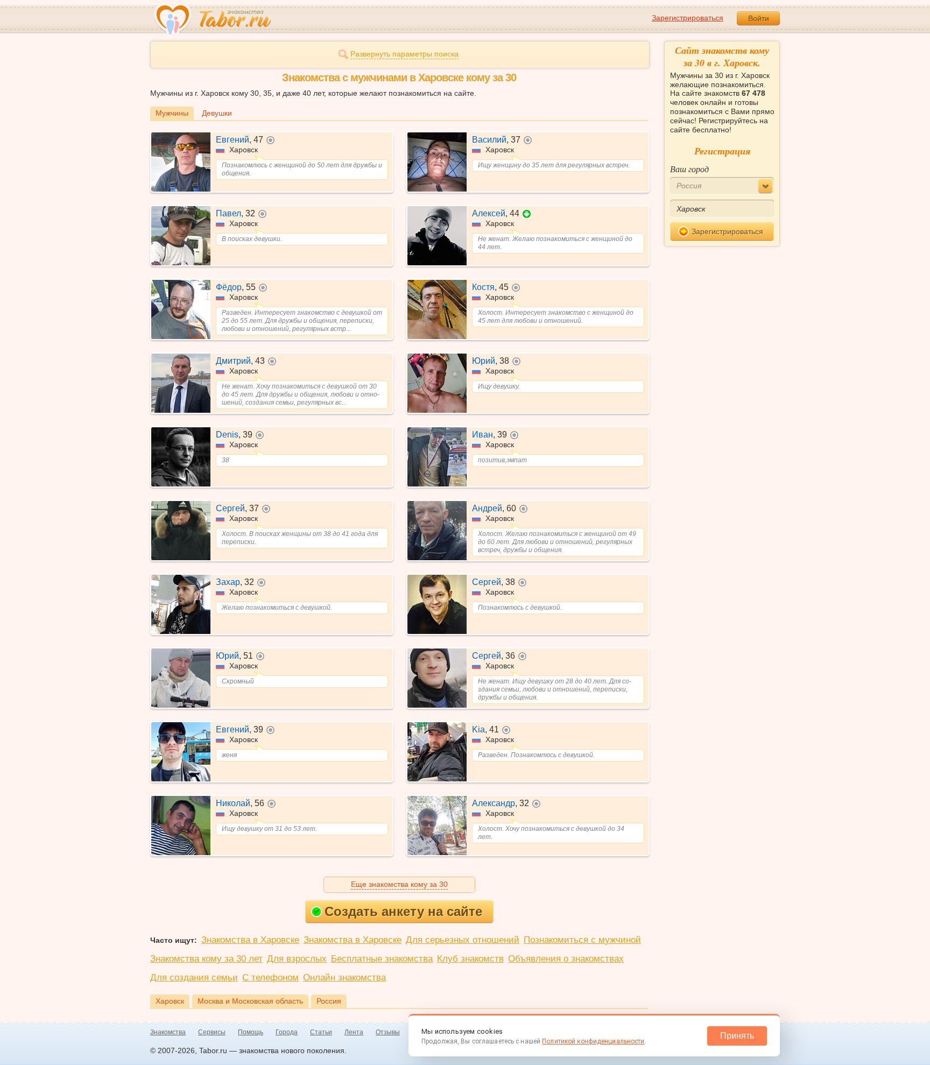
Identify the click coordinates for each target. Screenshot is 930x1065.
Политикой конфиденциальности (593, 1041)
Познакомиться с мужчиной (582, 940)
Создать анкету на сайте (403, 911)
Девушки (217, 113)
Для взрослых (297, 959)
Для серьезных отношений (462, 940)
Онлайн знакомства (344, 977)
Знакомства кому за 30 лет (206, 959)
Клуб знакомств (470, 959)
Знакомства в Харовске (250, 940)
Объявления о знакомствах (566, 959)
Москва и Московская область (250, 1001)
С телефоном (270, 977)
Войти (758, 18)
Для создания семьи (194, 977)
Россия (328, 1001)
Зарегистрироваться (687, 17)
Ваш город (689, 168)
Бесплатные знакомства (382, 959)
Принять (737, 1035)
